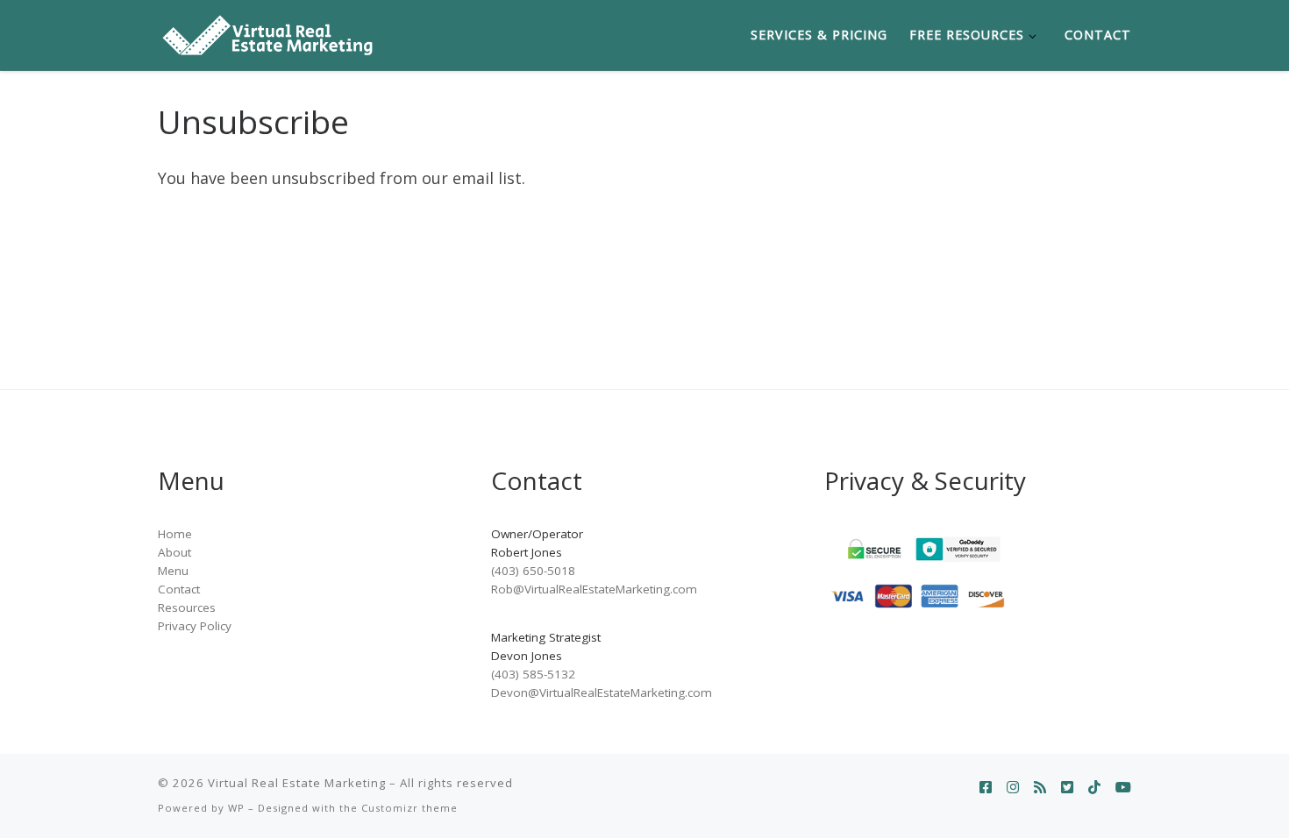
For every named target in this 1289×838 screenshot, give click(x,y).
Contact (179, 589)
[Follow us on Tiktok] (1094, 788)
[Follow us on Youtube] (1123, 788)
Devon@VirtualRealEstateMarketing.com (601, 692)
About (174, 552)
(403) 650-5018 (533, 571)
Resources (187, 607)
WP (236, 807)
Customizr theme (409, 807)
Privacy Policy (194, 626)
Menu (173, 571)
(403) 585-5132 (533, 674)
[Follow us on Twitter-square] (1067, 788)
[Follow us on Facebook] (985, 788)
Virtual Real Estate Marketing (297, 783)
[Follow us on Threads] (1040, 788)
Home (175, 534)
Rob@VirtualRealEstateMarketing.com (594, 589)
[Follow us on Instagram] (1013, 788)
